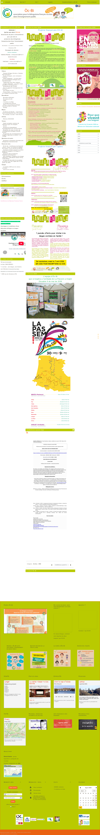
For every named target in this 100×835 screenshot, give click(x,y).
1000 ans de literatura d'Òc (9, 274)
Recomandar (37, 790)
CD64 (4, 100)
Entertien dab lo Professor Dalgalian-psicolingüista (10, 154)
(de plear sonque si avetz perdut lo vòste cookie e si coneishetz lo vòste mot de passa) (39, 797)
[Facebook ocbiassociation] (77, 6)
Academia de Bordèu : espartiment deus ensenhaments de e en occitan (12, 112)
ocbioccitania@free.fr (16, 61)
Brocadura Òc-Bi (7, 99)
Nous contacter (37, 787)
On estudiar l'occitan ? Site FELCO (13, 114)
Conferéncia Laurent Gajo (35, 430)
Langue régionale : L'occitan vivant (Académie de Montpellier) (12, 84)
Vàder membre (13, 787)
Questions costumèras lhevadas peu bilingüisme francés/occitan (12, 141)
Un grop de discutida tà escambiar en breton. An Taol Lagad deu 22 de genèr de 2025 (12, 161)
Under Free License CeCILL (24, 832)
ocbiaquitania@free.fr (17, 54)
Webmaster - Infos (37, 782)
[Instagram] (79, 6)
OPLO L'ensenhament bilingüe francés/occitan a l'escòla (11, 105)
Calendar (87, 782)
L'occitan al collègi (8, 102)
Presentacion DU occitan (10, 86)
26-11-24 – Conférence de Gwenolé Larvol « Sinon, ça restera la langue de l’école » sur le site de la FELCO (12, 147)
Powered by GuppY (5, 832)
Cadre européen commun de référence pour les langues (10, 124)
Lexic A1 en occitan (8, 169)
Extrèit (5, 125)
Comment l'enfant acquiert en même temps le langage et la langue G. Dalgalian (12, 151)
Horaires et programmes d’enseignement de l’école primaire (12, 128)
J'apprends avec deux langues (11, 82)
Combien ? (82, 630)
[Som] (98, 334)
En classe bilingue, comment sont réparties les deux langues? (62, 636)
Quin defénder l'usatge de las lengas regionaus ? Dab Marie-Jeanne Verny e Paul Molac (13, 157)
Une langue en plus (8, 90)
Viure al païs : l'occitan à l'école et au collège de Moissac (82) (12, 92)
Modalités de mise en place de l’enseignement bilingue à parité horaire (11, 131)
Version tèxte (37, 793)
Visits (62, 782)
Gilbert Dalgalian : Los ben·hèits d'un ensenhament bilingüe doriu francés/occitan (11, 79)
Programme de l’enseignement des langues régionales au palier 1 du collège (12, 135)
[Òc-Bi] (37, 12)
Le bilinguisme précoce (9, 103)
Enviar (12, 801)
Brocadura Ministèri (8, 97)
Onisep (5, 107)
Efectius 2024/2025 (8, 118)
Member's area (12, 782)
